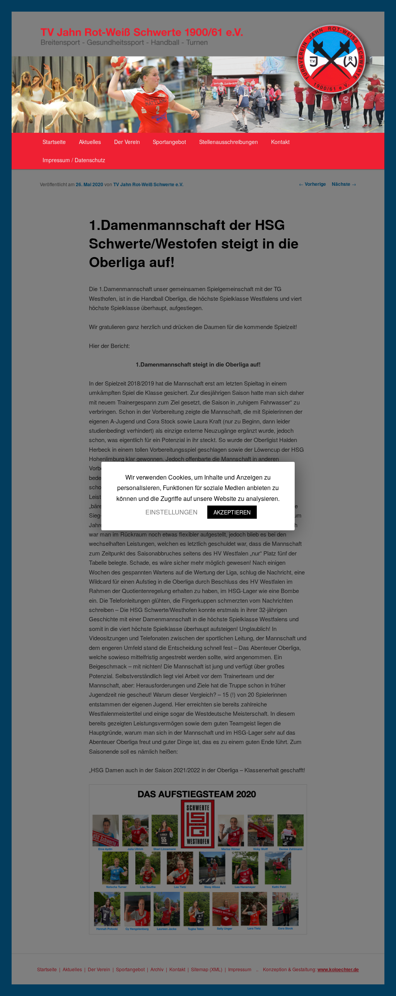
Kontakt (280, 142)
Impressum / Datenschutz (74, 160)
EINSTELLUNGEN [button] (171, 511)
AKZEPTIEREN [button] (232, 512)
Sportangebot (169, 142)
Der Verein (127, 142)
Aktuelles (90, 142)
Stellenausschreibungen (228, 142)
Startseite (54, 142)
